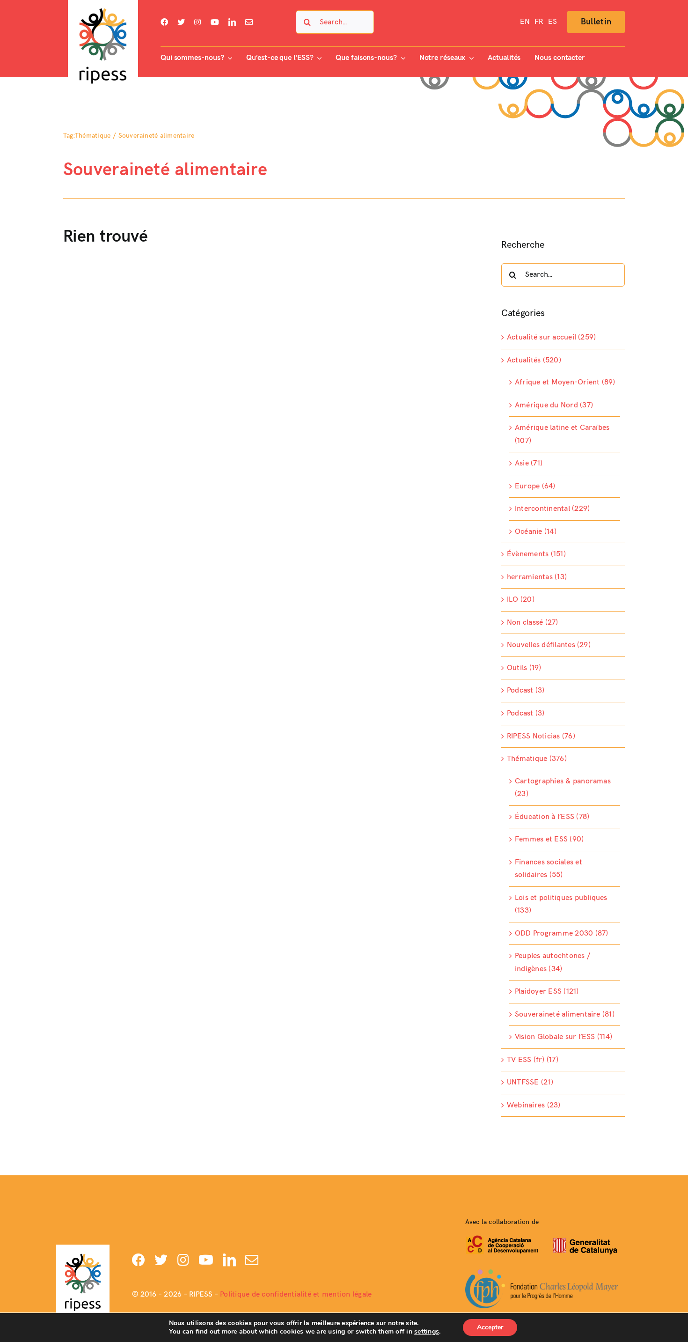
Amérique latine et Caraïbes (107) (562, 434)
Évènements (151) (536, 554)
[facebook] (164, 22)
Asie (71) (528, 463)
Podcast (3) (526, 690)
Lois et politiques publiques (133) (561, 904)
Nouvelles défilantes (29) (549, 645)
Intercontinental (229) (552, 508)
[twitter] (181, 22)
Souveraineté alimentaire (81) (565, 1014)
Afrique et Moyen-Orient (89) (565, 382)
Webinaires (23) (534, 1105)
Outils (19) (524, 668)
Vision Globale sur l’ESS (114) (563, 1036)
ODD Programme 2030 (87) (561, 933)
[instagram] (197, 22)
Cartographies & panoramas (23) (563, 788)
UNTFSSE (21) (530, 1082)
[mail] (249, 22)
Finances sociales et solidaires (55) (548, 869)
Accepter (490, 1327)
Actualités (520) (534, 360)
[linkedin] (232, 22)
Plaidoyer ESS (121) (547, 991)
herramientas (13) (537, 577)
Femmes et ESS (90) (549, 839)
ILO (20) (520, 599)
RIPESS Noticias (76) (541, 736)
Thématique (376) (537, 758)
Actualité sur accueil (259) (551, 337)
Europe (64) (535, 486)
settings (426, 1331)
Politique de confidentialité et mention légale (296, 1294)
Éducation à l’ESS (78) (552, 816)
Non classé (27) (532, 622)
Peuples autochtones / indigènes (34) (552, 962)
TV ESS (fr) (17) (532, 1059)
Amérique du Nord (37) (554, 405)
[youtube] (215, 22)
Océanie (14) (535, 531)
